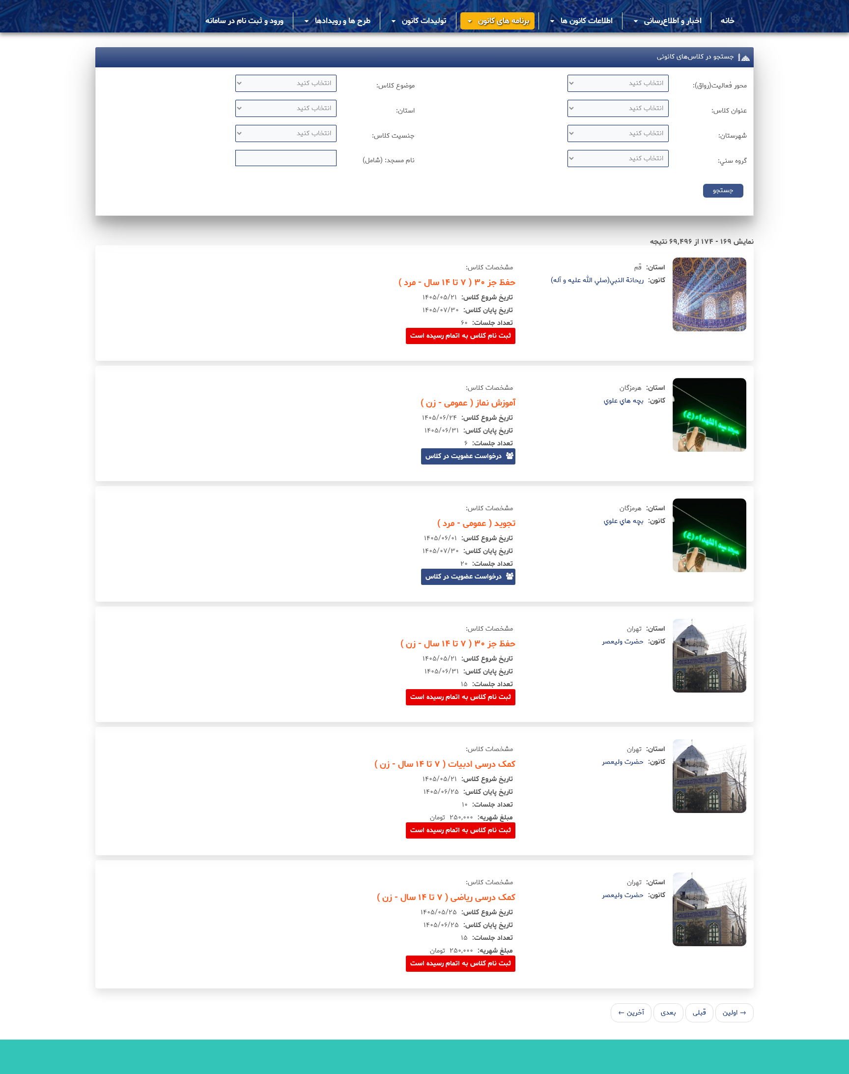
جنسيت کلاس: (393, 136)
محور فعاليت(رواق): (720, 85)
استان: (405, 110)
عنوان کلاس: (729, 110)
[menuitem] (727, 20)
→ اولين (734, 1012)
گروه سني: (732, 161)
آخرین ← (631, 1012)
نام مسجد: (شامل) (389, 160)
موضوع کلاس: (395, 85)
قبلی (699, 1012)
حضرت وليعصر (623, 641)
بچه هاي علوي (624, 400)
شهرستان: (732, 136)
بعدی (668, 1012)
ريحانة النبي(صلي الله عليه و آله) (597, 280)
